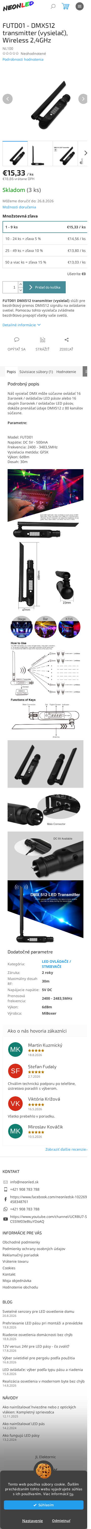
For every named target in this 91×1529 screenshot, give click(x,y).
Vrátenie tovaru (16, 1261)
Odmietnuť (61, 1520)
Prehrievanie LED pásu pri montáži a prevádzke (43, 1323)
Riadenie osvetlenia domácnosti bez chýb (38, 1334)
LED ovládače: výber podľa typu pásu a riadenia (43, 1369)
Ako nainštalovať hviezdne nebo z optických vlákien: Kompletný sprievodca (39, 1409)
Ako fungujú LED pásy (21, 1435)
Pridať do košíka (47, 287)
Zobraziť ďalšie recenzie (66, 1149)
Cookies (9, 1267)
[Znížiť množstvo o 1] (20, 290)
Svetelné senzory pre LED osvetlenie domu (38, 1311)
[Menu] (80, 6)
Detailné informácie (19, 324)
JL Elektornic (45, 1456)
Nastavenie (32, 1520)
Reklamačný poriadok (21, 1255)
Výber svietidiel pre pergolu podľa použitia (39, 1358)
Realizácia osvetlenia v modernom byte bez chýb (44, 1381)
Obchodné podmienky (21, 1242)
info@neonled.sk (24, 1181)
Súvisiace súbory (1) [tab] (36, 371)
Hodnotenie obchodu (20, 1287)
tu (71, 1494)
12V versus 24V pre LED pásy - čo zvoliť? (36, 1346)
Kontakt (9, 1274)
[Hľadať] (53, 6)
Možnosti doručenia (19, 207)
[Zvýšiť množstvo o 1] (20, 284)
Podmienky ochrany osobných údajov (34, 1248)
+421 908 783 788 (24, 1189)
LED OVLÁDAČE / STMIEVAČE (56, 964)
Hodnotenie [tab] (66, 371)
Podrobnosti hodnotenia (23, 59)
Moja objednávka (17, 1280)
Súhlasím (46, 1505)
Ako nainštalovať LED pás (24, 1423)
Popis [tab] (11, 371)
